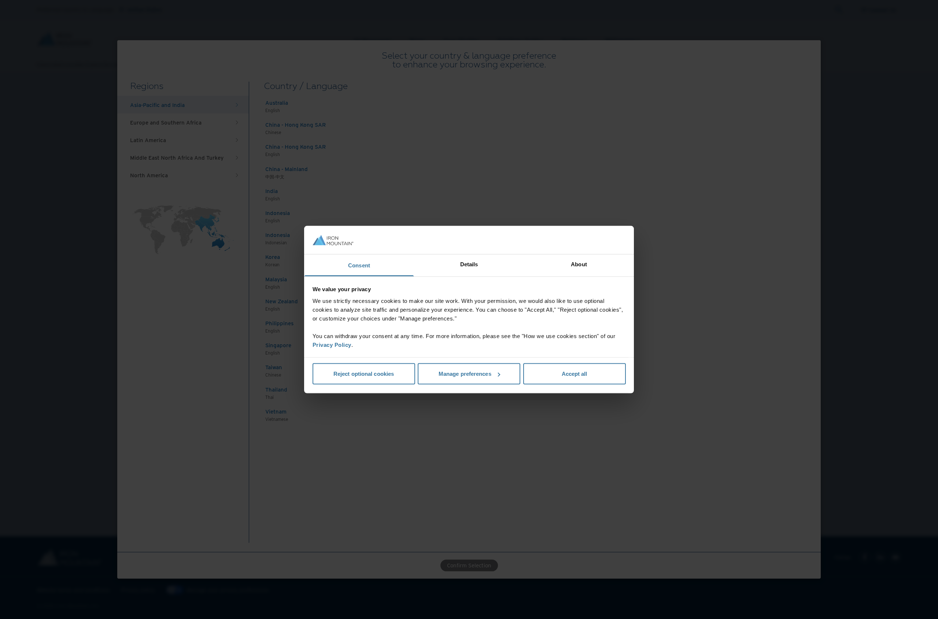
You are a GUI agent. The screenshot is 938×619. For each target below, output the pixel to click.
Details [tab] (469, 264)
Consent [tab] (359, 265)
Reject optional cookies (363, 374)
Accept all (574, 374)
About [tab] (579, 264)
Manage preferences (465, 374)
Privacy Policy (332, 344)
